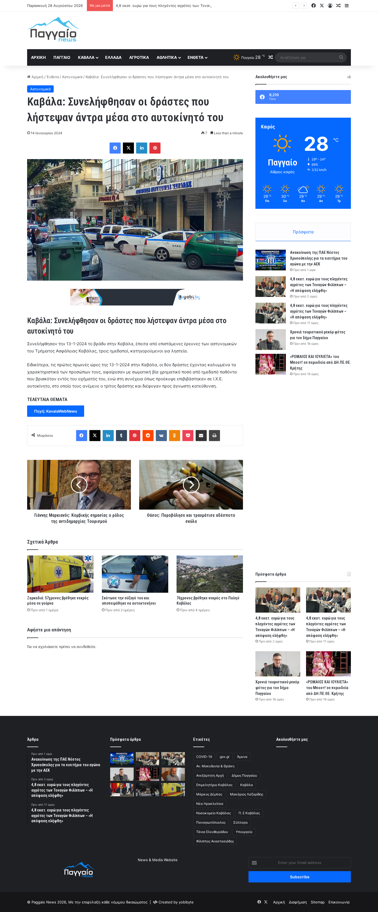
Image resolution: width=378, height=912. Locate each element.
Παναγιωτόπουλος (211, 822)
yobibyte (186, 902)
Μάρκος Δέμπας (209, 794)
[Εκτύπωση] (214, 435)
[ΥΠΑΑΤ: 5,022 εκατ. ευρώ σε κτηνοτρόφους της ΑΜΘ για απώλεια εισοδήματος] (122, 789)
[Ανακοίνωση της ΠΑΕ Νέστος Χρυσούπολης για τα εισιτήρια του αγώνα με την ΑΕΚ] (270, 260)
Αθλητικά (167, 57)
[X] (128, 148)
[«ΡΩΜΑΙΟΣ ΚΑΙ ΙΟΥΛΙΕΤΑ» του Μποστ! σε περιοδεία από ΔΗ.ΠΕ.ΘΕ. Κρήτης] (270, 364)
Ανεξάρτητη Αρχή (210, 775)
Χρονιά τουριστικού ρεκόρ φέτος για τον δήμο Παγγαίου (277, 688)
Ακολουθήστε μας (292, 739)
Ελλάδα (113, 57)
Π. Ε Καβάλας (249, 813)
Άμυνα (242, 757)
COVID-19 (204, 757)
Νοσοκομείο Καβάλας (213, 813)
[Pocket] (187, 435)
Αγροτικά (139, 57)
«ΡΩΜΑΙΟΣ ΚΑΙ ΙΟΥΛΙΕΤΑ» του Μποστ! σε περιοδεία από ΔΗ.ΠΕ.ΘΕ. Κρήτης (320, 362)
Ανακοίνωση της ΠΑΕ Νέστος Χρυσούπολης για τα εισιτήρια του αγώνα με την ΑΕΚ (318, 258)
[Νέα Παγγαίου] (53, 29)
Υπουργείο (244, 832)
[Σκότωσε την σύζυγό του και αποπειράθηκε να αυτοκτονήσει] (135, 574)
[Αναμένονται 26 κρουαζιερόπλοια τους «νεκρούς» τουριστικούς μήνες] (173, 774)
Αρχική (38, 57)
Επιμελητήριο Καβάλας (214, 785)
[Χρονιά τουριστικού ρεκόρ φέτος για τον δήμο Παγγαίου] (270, 339)
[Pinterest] (154, 148)
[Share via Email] (201, 435)
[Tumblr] (121, 435)
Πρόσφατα (303, 231)
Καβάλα (86, 57)
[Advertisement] (244, 29)
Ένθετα (195, 57)
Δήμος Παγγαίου (244, 775)
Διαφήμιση (298, 902)
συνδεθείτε (86, 646)
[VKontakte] (161, 435)
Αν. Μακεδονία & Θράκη (215, 766)
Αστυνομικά (72, 77)
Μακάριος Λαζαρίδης (246, 794)
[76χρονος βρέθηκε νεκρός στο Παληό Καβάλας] (210, 574)
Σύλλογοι (240, 822)
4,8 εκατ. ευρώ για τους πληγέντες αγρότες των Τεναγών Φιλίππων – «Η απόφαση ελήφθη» (196, 5)
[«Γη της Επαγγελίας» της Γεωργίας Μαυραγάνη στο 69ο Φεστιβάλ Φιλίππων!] (147, 789)
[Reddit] (148, 435)
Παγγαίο (61, 57)
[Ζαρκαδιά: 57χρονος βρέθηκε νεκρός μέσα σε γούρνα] (60, 574)
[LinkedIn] (141, 148)
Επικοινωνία (338, 902)
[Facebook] (115, 148)
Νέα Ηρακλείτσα (209, 804)
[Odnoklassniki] (174, 435)
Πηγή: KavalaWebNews (55, 411)
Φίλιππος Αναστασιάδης (215, 841)
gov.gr (224, 757)
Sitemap (318, 902)
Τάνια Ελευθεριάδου (212, 832)
